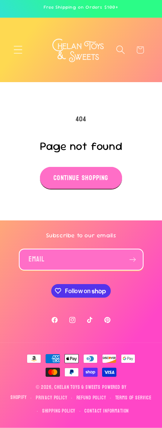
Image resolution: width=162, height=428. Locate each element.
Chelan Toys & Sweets (77, 387)
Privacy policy (51, 397)
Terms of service (133, 397)
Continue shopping (80, 178)
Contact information (106, 411)
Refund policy (91, 397)
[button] (18, 50)
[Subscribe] (133, 260)
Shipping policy (59, 411)
